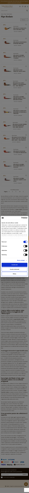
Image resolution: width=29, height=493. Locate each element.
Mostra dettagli (21, 260)
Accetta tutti (15, 264)
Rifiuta (14, 273)
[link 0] (21, 218)
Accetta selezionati (14, 269)
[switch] (25, 246)
